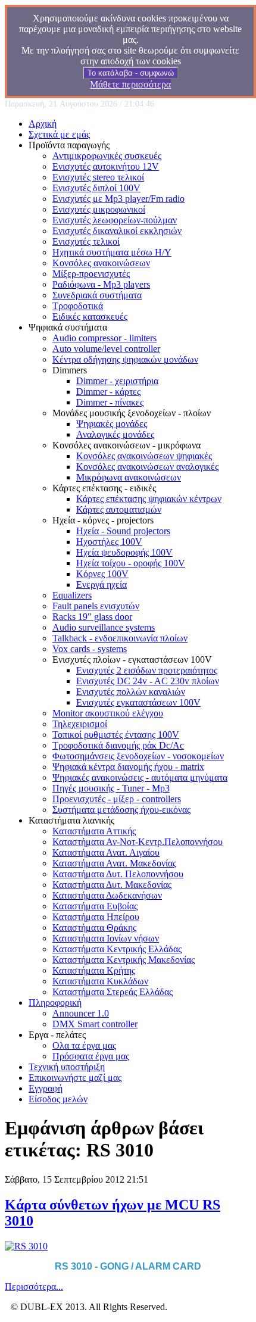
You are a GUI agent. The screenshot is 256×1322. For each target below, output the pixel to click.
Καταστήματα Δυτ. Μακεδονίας (111, 885)
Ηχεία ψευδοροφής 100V (124, 552)
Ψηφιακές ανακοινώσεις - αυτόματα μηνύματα (139, 777)
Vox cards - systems (89, 649)
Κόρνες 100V (102, 574)
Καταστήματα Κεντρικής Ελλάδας (117, 949)
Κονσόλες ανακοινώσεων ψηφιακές (144, 456)
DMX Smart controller (95, 1024)
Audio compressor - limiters (104, 338)
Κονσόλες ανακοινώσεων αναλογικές (147, 467)
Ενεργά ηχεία (101, 584)
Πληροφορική (55, 1002)
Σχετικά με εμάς (59, 134)
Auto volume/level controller (106, 349)
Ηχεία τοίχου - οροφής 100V (130, 563)
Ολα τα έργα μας (84, 1045)
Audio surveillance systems (103, 627)
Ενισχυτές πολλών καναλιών (130, 692)
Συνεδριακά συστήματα (97, 295)
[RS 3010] (26, 1246)
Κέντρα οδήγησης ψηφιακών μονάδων (125, 359)
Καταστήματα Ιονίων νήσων (105, 938)
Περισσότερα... (34, 1287)
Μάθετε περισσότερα (130, 84)
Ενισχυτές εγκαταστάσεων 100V (138, 702)
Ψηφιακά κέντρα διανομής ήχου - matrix (128, 767)
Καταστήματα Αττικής (94, 831)
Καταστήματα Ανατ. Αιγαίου (106, 852)
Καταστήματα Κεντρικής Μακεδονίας (123, 960)
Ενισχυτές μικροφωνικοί (98, 209)
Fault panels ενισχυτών (95, 606)
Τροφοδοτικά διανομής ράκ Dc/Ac (118, 745)
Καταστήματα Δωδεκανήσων (107, 895)
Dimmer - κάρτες (108, 391)
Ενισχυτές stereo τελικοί (98, 177)
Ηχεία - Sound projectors (123, 531)
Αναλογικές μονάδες (115, 434)
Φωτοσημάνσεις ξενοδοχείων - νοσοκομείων (138, 756)
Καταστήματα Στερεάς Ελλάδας (112, 992)
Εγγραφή (46, 1088)
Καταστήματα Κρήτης (93, 970)
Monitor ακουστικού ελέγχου (107, 713)
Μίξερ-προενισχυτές (91, 274)
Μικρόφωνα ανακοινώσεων (128, 477)
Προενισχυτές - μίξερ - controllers (116, 799)
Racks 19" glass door (92, 617)
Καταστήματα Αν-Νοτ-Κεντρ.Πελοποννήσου (137, 842)
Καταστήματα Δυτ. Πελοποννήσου (117, 874)
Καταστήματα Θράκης (94, 927)
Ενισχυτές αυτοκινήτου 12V (105, 166)
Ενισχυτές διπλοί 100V (96, 188)
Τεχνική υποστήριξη (67, 1067)
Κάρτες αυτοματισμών (118, 509)
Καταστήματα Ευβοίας (95, 906)
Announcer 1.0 (80, 1013)
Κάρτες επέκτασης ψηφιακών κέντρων (148, 499)
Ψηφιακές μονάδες (111, 424)
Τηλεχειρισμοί (79, 724)
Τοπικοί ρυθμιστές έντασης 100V (115, 734)
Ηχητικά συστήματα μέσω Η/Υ (111, 252)
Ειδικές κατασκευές (89, 316)
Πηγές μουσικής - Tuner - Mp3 (111, 788)
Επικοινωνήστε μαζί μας (75, 1077)
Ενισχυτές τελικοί (86, 241)
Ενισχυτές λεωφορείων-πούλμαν (114, 220)
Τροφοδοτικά (77, 306)
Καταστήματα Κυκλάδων (100, 981)
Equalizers (72, 595)
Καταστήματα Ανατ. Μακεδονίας (114, 863)
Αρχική (43, 124)
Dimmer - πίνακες (109, 402)
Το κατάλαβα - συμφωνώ (131, 72)
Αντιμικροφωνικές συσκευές (106, 156)
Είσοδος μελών (58, 1099)
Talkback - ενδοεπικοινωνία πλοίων (120, 638)
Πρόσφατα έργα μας (90, 1056)
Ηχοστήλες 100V (109, 542)
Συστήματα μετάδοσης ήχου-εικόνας (121, 810)
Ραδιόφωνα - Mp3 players (101, 284)
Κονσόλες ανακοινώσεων (101, 263)
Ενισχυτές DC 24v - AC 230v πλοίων (147, 681)
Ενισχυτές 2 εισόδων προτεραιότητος (146, 670)
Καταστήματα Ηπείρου (95, 917)
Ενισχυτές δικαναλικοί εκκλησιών (117, 231)
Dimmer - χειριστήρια (117, 381)
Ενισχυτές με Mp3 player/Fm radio (118, 199)
